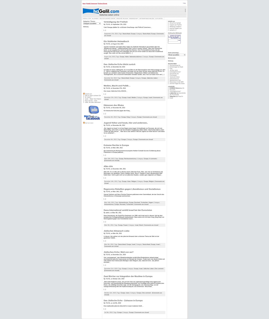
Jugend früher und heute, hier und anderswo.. (126, 123)
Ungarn (151, 202)
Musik (141, 225)
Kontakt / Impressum (91, 3)
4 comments (153, 158)
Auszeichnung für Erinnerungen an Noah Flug (176, 67)
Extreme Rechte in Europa (116, 145)
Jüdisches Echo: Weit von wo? (119, 252)
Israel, (137, 225)
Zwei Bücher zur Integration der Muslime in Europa (128, 276)
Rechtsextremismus (130, 158)
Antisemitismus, (109, 204)
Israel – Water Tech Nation (93, 99)
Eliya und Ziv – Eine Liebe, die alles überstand (92, 101)
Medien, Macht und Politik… (117, 86)
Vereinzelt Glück (175, 77)
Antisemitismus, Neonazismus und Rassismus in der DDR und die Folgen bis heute (177, 81)
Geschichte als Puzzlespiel (174, 74)
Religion (133, 181)
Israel (129, 97)
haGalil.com (88, 94)
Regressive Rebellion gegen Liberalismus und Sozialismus (132, 189)
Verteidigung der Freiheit (115, 22)
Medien (134, 97)
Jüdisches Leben (152, 78)
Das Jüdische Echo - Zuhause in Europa (123, 300)
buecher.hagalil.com (176, 28)
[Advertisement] (92, 59)
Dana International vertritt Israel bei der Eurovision (128, 210)
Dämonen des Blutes (114, 105)
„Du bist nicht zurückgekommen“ (175, 71)
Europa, (144, 78)
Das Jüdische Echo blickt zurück (119, 64)
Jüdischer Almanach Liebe (116, 231)
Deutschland (126, 33)
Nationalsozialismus (136, 56)
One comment (159, 268)
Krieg (128, 117)
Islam (129, 181)
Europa (133, 33)
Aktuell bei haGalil (175, 23)
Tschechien (144, 202)
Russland (137, 202)
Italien (127, 56)
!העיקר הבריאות (89, 123)
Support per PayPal (175, 25)
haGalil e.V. (173, 30)
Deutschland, (147, 33)
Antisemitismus (123, 202)
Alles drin (108, 166)
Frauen (125, 225)
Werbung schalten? (175, 26)
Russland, (123, 204)
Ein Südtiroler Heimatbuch (116, 41)
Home (84, 3)
